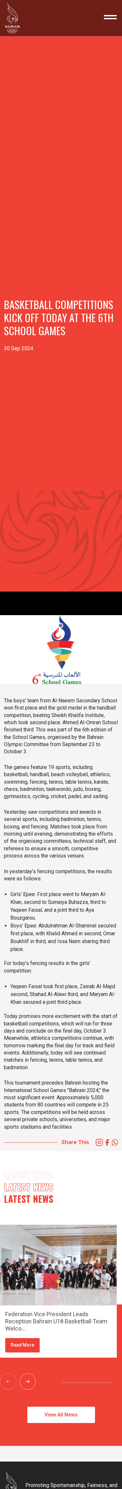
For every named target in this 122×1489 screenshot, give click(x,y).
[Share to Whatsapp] (115, 1142)
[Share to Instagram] (99, 1142)
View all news (61, 1415)
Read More (22, 1345)
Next (31, 1381)
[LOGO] (14, 18)
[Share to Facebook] (107, 1142)
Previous (11, 1381)
